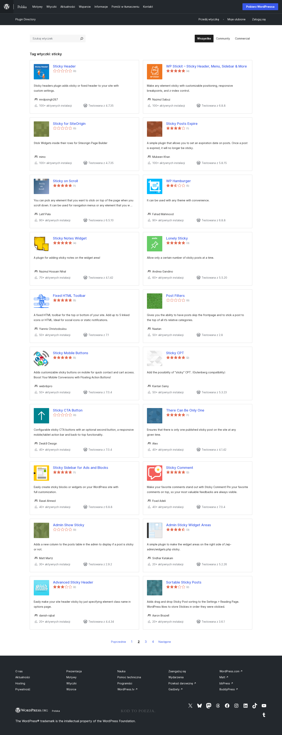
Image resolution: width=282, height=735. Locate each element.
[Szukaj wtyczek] (82, 38)
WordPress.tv (127, 689)
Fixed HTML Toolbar (69, 296)
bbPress (226, 683)
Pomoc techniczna (129, 677)
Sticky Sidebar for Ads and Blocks (80, 468)
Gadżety (175, 689)
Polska (56, 710)
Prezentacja (74, 671)
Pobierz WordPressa (260, 6)
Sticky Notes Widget (70, 238)
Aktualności (22, 677)
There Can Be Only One (185, 410)
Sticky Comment (179, 468)
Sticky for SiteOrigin (69, 124)
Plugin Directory (25, 19)
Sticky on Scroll (65, 181)
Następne (164, 641)
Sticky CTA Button (67, 410)
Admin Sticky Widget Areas (188, 525)
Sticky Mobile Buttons (70, 353)
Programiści (124, 683)
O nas (19, 671)
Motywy (71, 677)
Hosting (20, 683)
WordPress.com (231, 671)
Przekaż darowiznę (182, 683)
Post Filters (175, 296)
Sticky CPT (175, 353)
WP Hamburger (178, 181)
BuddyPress (228, 689)
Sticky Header (64, 66)
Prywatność (22, 689)
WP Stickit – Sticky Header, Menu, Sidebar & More (206, 66)
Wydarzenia (176, 677)
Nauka (121, 671)
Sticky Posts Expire (182, 124)
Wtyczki (71, 683)
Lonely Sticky (177, 238)
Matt (223, 677)
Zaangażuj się (177, 671)
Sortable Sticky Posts (183, 582)
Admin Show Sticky (68, 525)
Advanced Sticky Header (73, 582)
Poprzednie (118, 641)
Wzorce (71, 689)
